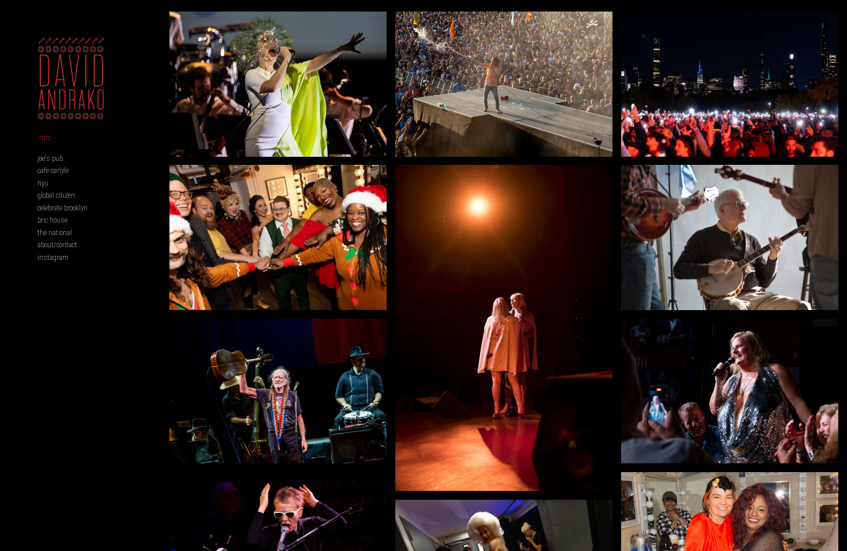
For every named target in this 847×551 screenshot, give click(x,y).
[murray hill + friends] (278, 237)
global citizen (56, 195)
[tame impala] (503, 84)
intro (44, 137)
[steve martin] (729, 237)
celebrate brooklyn (62, 207)
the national (54, 232)
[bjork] (278, 84)
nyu (42, 183)
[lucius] (503, 328)
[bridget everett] (729, 391)
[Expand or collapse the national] (79, 232)
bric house (52, 220)
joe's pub (50, 158)
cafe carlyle (53, 170)
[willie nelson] (278, 391)
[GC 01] (729, 84)
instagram (53, 257)
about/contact (57, 244)
